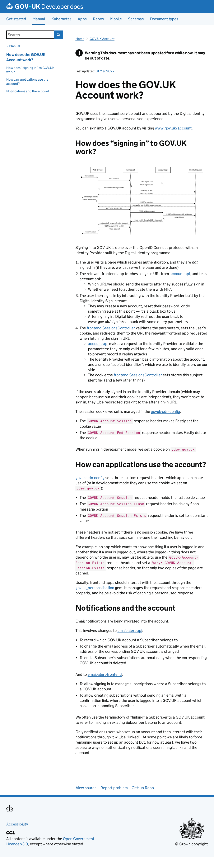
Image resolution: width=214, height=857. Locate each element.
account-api (180, 273)
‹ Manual (13, 46)
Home (79, 39)
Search (58, 34)
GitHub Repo (143, 787)
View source (86, 787)
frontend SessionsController (111, 328)
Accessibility (17, 824)
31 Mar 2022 (105, 71)
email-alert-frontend (105, 674)
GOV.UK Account (102, 39)
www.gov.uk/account (173, 128)
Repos (98, 18)
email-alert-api (129, 630)
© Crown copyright (191, 844)
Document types (164, 18)
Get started (16, 18)
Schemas (136, 18)
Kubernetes (61, 18)
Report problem (114, 787)
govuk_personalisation (94, 587)
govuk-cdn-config (165, 411)
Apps (82, 18)
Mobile (116, 18)
